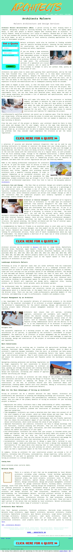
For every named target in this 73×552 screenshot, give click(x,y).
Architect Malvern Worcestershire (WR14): (18, 28)
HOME (47, 14)
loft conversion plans (11, 495)
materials (59, 105)
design (34, 148)
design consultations (30, 482)
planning (68, 155)
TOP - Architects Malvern (11, 525)
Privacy (70, 538)
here (3, 522)
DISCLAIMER (68, 14)
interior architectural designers (58, 217)
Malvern (35, 247)
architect (64, 31)
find (8, 510)
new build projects (37, 478)
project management (38, 307)
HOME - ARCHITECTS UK (36, 532)
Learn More (63, 551)
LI (3, 288)
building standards (16, 127)
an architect (44, 59)
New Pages (8, 538)
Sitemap (2, 538)
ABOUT (56, 14)
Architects (5, 72)
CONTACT (61, 14)
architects (31, 42)
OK (70, 551)
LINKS (51, 14)
